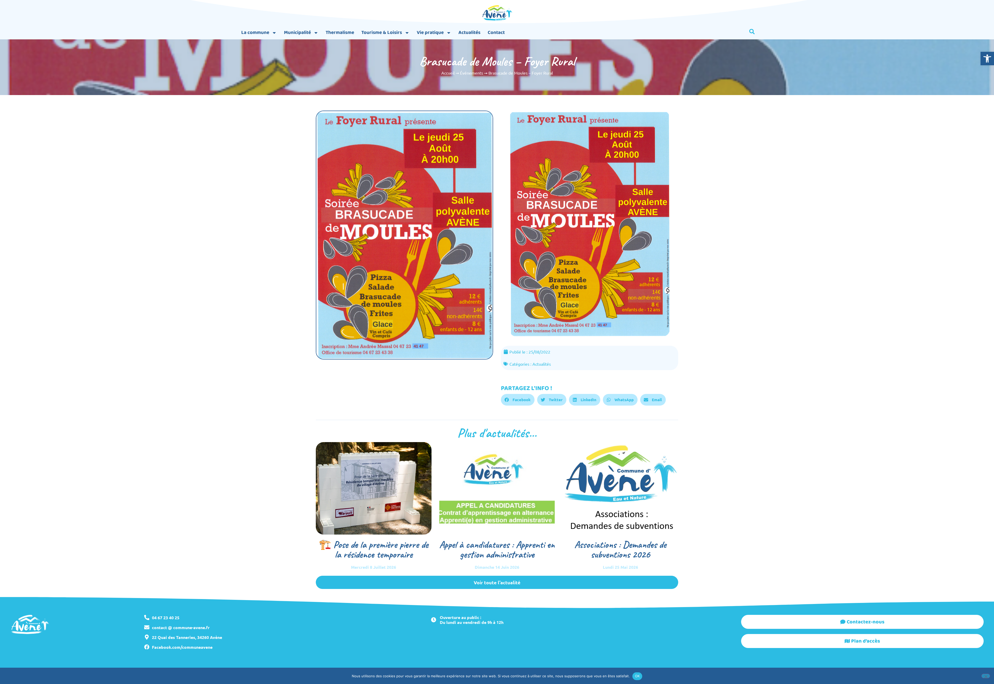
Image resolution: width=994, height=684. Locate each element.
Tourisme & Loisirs (381, 33)
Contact (496, 33)
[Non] (985, 676)
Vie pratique (430, 33)
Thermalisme (340, 33)
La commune (255, 33)
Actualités (469, 33)
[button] (987, 58)
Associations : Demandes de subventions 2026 (620, 549)
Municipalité (297, 33)
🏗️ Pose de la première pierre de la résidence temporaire (373, 549)
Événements (471, 72)
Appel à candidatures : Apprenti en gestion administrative (497, 549)
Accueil (448, 72)
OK (637, 676)
